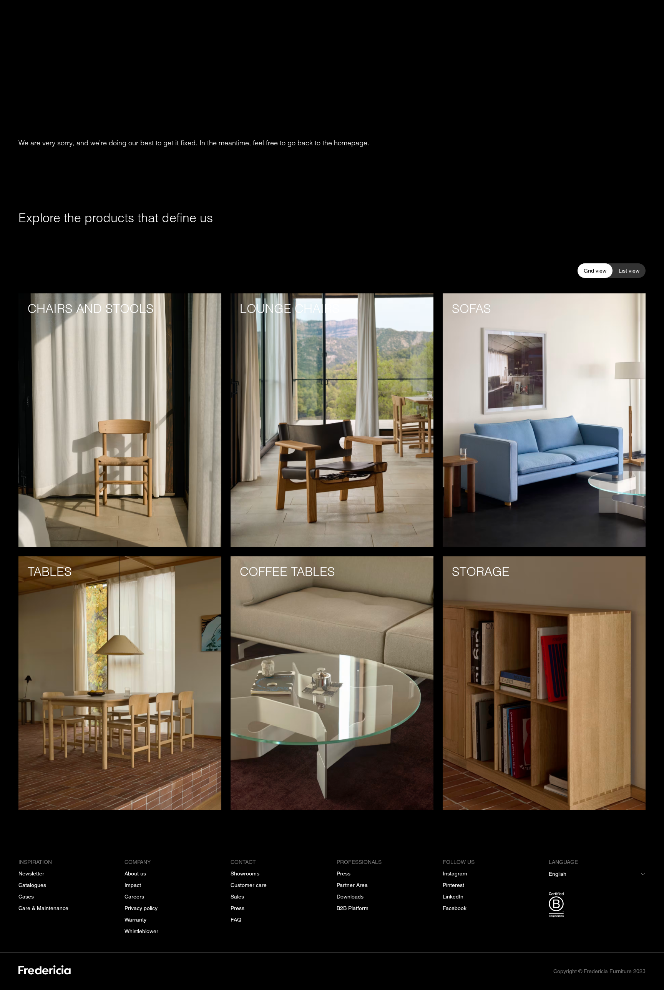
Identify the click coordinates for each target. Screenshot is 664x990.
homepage (350, 142)
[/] (44, 971)
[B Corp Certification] (597, 906)
